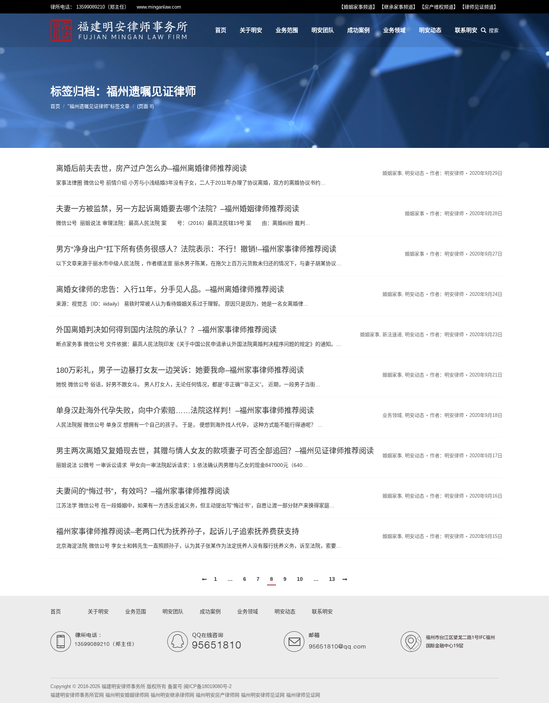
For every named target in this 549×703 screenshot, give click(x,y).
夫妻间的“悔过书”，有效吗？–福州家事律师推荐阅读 (143, 491)
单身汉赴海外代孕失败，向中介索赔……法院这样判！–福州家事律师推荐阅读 (185, 410)
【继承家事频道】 (398, 7)
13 (332, 579)
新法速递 (392, 334)
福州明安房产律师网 (217, 695)
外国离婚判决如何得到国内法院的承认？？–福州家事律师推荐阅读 (166, 330)
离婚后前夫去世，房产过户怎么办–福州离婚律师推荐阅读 (151, 168)
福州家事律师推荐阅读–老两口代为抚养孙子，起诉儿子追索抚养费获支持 (177, 531)
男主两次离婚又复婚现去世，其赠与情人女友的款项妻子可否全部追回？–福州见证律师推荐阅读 (215, 451)
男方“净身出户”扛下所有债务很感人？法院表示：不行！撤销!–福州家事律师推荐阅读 (196, 249)
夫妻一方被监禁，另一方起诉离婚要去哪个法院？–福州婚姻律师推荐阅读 (177, 209)
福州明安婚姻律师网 (127, 695)
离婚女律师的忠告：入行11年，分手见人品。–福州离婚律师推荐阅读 (170, 289)
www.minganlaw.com (159, 7)
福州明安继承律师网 (172, 695)
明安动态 (414, 173)
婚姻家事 (392, 173)
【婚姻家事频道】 (358, 7)
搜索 (494, 30)
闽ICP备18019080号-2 (208, 686)
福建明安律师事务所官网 (77, 695)
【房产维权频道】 (438, 7)
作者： (447, 173)
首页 (55, 106)
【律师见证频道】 (479, 7)
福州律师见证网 (303, 695)
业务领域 (392, 415)
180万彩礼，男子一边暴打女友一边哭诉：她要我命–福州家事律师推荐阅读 (180, 370)
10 (300, 579)
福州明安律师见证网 (263, 695)
